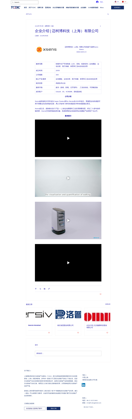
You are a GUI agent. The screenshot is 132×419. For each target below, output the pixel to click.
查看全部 (107, 304)
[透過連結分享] (49, 289)
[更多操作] (100, 26)
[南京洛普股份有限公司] (68, 315)
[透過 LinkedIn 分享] (44, 289)
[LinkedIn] (83, 385)
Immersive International (34, 325)
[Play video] (68, 138)
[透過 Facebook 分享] (36, 289)
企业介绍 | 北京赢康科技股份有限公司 (96, 326)
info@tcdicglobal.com (94, 403)
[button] (108, 14)
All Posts (29, 14)
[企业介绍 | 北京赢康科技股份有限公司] (97, 315)
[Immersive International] (39, 315)
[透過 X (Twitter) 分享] (40, 289)
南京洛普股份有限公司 (65, 325)
